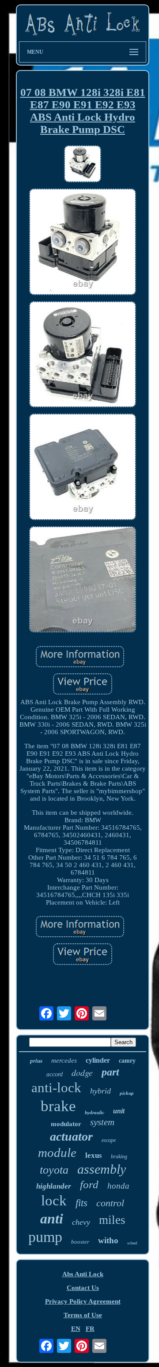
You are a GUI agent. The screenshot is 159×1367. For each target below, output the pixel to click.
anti (51, 1219)
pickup (127, 1093)
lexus (93, 1155)
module (57, 1152)
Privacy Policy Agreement (83, 1301)
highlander (53, 1186)
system (102, 1122)
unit (119, 1111)
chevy (81, 1222)
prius (36, 1060)
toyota (54, 1170)
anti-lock (56, 1087)
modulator (66, 1123)
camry (127, 1060)
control (110, 1202)
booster (80, 1241)
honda (118, 1185)
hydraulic (94, 1112)
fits (81, 1202)
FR (90, 1328)
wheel (132, 1243)
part (110, 1072)
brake (58, 1106)
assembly (101, 1169)
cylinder (98, 1060)
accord (54, 1074)
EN (75, 1328)
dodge (82, 1072)
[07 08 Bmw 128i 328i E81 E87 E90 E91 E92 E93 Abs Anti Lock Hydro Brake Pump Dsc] (82, 164)
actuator (71, 1136)
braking (119, 1156)
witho (108, 1240)
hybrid (100, 1090)
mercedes (64, 1060)
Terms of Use (83, 1315)
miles (112, 1220)
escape (109, 1140)
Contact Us (83, 1287)
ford (89, 1184)
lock (54, 1200)
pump (45, 1237)
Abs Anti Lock (82, 1274)
